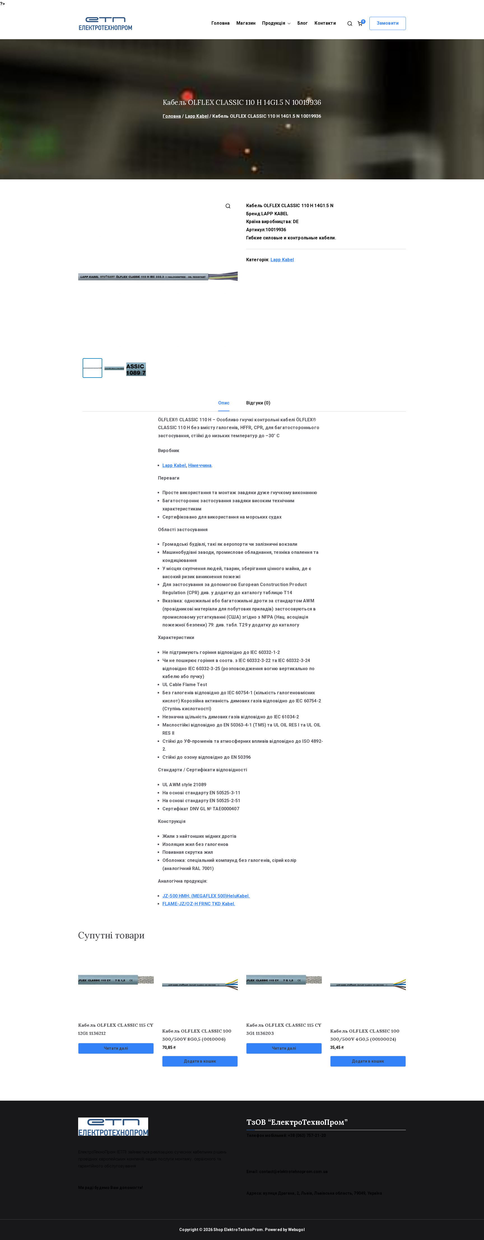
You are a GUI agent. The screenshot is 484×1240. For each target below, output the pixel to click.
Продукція (273, 23)
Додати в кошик (200, 1061)
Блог (302, 23)
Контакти (325, 23)
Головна (220, 23)
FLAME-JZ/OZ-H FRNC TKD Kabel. (198, 903)
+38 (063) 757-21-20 (307, 1135)
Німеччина (199, 465)
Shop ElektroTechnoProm (238, 1229)
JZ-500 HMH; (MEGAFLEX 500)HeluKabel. (206, 896)
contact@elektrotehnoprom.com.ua (293, 1171)
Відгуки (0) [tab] (258, 403)
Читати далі (116, 1048)
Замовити (388, 23)
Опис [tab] (223, 403)
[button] (288, 23)
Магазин (245, 23)
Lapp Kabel (197, 116)
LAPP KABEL (274, 213)
